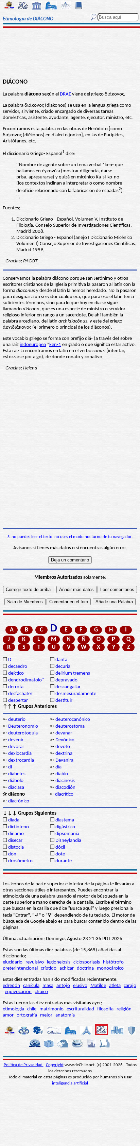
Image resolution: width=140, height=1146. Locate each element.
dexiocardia (20, 753)
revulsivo (34, 962)
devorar (16, 746)
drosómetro (20, 861)
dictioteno (18, 827)
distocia (16, 847)
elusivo (80, 985)
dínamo (16, 833)
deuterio (16, 719)
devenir (15, 740)
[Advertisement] (70, 53)
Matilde (98, 985)
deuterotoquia (23, 733)
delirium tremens (72, 673)
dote (60, 854)
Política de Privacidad (23, 1065)
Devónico (64, 740)
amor (8, 1015)
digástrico (65, 827)
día (58, 767)
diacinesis (65, 780)
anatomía (65, 1015)
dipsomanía (67, 833)
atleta (115, 985)
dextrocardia (21, 760)
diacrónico (18, 801)
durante (63, 861)
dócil (60, 847)
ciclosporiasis (86, 962)
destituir (63, 700)
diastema (64, 820)
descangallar (68, 687)
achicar (66, 968)
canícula (31, 985)
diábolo (15, 780)
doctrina (85, 968)
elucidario (12, 962)
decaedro (17, 666)
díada (13, 820)
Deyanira (64, 760)
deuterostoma (70, 726)
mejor (46, 1015)
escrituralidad (80, 1009)
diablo (61, 774)
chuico (41, 991)
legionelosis (58, 962)
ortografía (27, 1015)
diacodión (65, 787)
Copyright (55, 1065)
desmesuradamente (75, 693)
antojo (63, 985)
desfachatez (20, 693)
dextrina (63, 753)
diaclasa (16, 787)
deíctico (16, 673)
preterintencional (20, 968)
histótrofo (113, 962)
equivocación (18, 991)
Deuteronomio (23, 726)
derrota (15, 687)
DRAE (65, 94)
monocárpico (110, 968)
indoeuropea (33, 344)
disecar (15, 840)
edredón (11, 985)
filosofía (105, 1009)
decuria (62, 666)
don (12, 854)
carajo (130, 985)
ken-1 (55, 344)
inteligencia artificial (70, 1083)
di (10, 767)
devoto (62, 746)
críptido (48, 968)
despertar (18, 700)
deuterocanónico (72, 719)
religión (124, 1009)
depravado (66, 680)
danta (61, 659)
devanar (63, 733)
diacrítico (64, 794)
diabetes (16, 774)
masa (47, 985)
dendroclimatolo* (26, 680)
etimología (13, 1009)
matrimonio (51, 1009)
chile (31, 1009)
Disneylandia (68, 840)
